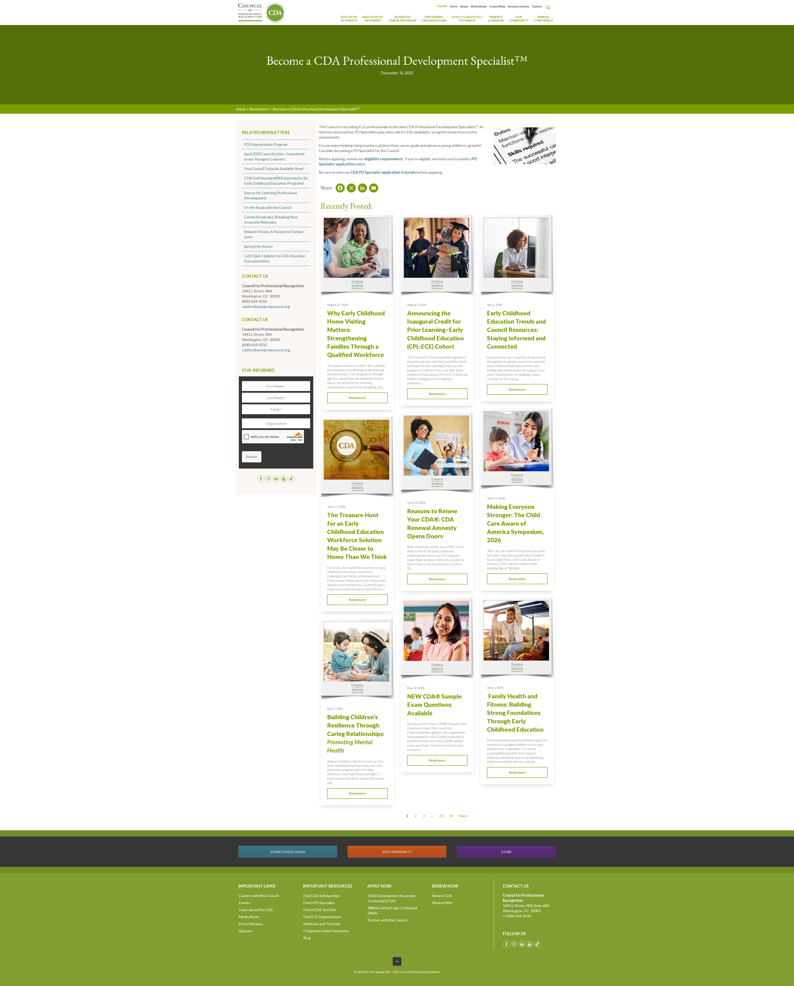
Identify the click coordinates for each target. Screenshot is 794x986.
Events (244, 902)
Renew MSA (442, 902)
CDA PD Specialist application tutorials (383, 172)
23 (441, 816)
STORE (506, 852)
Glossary (246, 931)
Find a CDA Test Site (319, 909)
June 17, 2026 (336, 506)
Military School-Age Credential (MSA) (392, 910)
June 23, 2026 (496, 498)
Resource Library (518, 6)
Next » (464, 816)
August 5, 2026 (416, 304)
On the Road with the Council (267, 207)
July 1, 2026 (494, 304)
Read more (357, 398)
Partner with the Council (387, 920)
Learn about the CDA (256, 909)
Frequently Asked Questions (326, 931)
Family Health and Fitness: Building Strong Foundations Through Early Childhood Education (515, 713)
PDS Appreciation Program (265, 144)
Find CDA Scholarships (321, 895)
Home (241, 109)
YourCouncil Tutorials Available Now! (274, 168)
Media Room (479, 6)
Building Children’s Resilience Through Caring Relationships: (355, 733)
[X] (350, 186)
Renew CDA (442, 895)
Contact (537, 6)
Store (453, 6)
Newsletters (259, 109)
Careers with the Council (259, 895)
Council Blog (497, 6)
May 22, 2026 (416, 688)
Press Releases (251, 923)
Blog (307, 938)
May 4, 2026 (335, 708)
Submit (251, 456)
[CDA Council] (261, 12)
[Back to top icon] (397, 961)
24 (451, 816)
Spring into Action (258, 246)
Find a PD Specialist (319, 902)
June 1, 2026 (495, 687)
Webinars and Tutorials (322, 923)
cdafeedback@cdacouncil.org (266, 306)
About (464, 6)
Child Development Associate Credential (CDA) (391, 898)
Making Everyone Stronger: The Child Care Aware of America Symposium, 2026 (515, 523)
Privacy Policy (361, 972)
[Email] (372, 186)
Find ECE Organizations (322, 916)
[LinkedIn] (361, 186)
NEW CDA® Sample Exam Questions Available (434, 705)
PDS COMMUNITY (397, 852)
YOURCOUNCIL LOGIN (287, 852)
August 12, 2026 (337, 304)
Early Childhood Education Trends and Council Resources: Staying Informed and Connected (516, 330)
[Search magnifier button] (549, 7)
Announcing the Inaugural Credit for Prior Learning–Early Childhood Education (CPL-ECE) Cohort (435, 330)
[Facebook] (338, 186)
